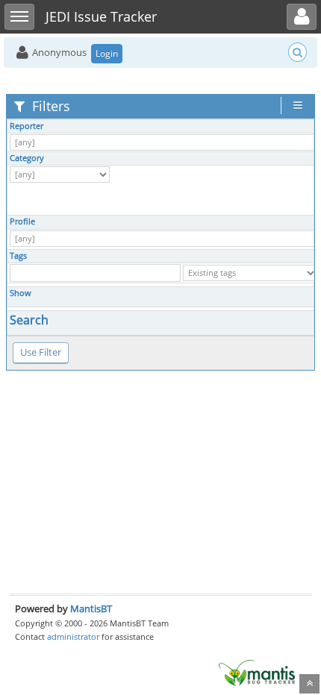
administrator (73, 636)
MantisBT (91, 608)
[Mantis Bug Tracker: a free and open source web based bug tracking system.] (257, 672)
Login (107, 53)
